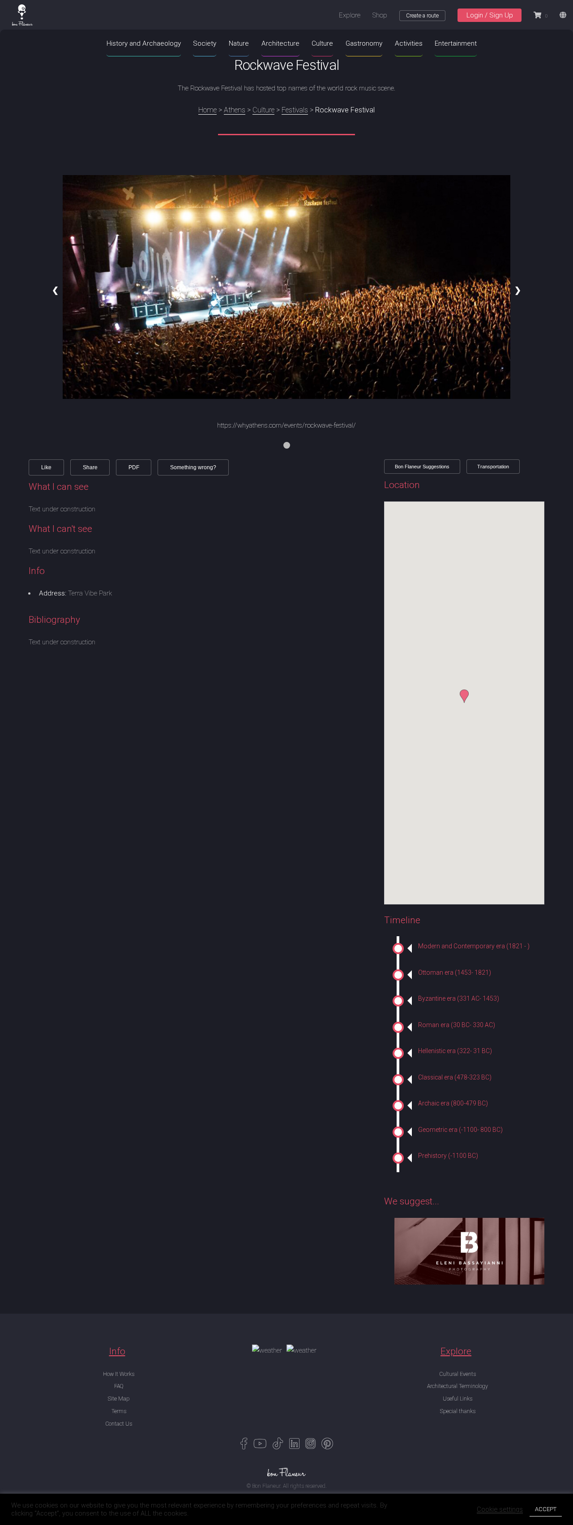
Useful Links (457, 1399)
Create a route (422, 16)
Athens (234, 110)
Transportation (493, 466)
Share (90, 467)
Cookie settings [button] (500, 1509)
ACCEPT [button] (545, 1509)
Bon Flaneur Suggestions (422, 466)
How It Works (118, 1374)
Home (207, 110)
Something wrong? (193, 467)
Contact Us (118, 1424)
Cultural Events (457, 1374)
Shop (379, 15)
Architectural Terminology (457, 1386)
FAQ (118, 1386)
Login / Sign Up (489, 15)
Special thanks (457, 1411)
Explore (349, 15)
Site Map (118, 1399)
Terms (118, 1411)
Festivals (295, 110)
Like (46, 467)
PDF (133, 467)
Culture (263, 110)
